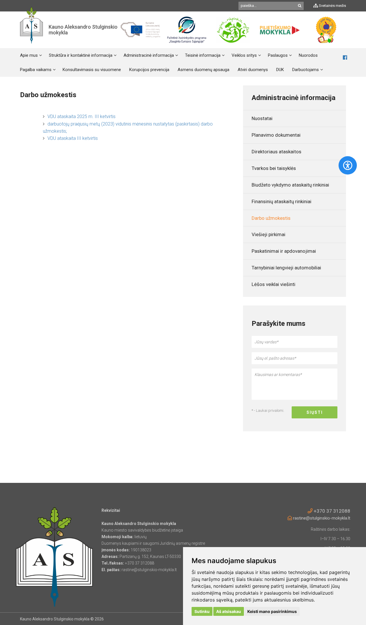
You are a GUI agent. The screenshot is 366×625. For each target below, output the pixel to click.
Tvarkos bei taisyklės (274, 168)
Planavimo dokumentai (276, 135)
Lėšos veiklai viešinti (273, 284)
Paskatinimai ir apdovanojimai (284, 251)
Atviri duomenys (253, 69)
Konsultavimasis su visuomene (92, 69)
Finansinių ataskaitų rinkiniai (281, 201)
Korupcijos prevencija (149, 69)
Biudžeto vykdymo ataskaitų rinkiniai (290, 185)
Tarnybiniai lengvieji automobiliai (286, 268)
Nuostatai (262, 118)
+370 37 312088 (331, 511)
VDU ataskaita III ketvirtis (72, 138)
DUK (280, 69)
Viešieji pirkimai (268, 234)
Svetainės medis (332, 5)
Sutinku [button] (202, 611)
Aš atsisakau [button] (228, 611)
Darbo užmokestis (271, 218)
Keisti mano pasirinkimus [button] (272, 611)
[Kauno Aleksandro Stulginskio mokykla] (31, 29)
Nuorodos (308, 55)
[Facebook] (345, 58)
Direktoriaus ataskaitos (276, 151)
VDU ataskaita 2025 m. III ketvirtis (81, 116)
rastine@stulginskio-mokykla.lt (321, 518)
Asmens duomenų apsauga (203, 69)
